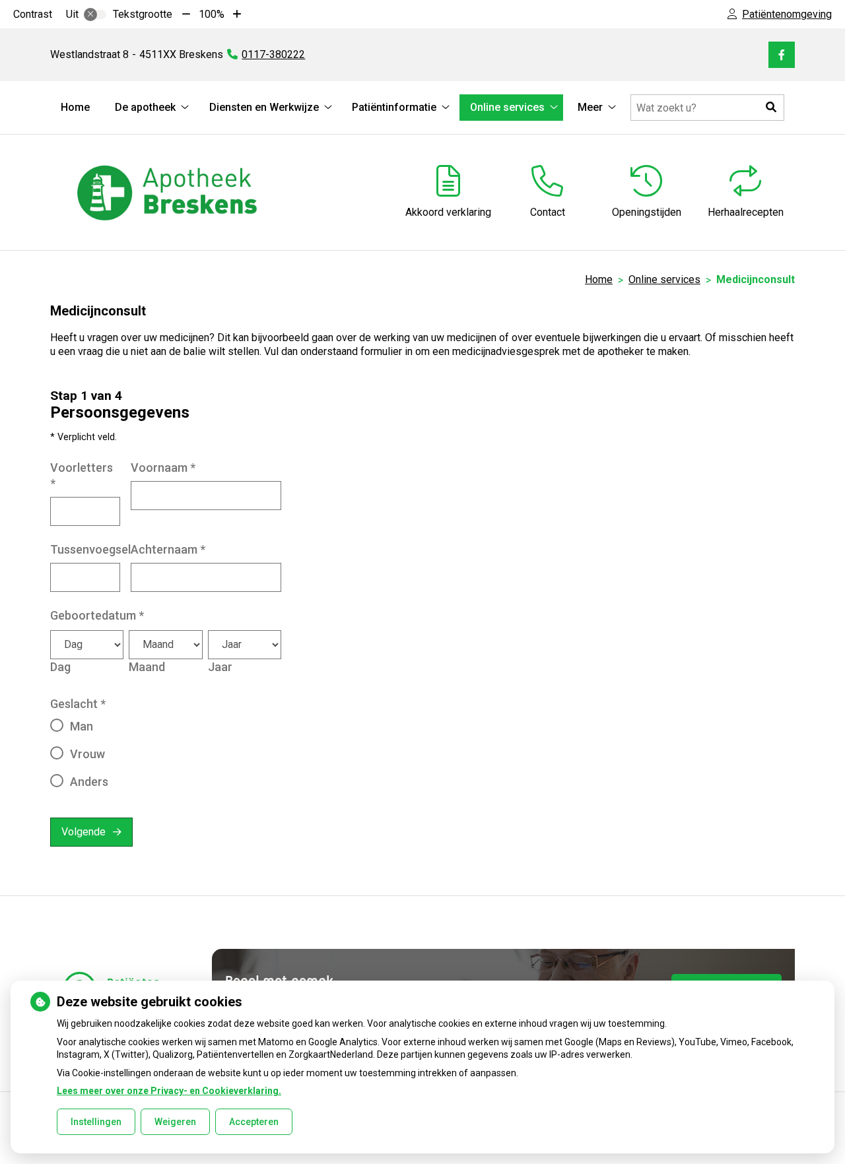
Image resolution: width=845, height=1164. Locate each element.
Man (81, 726)
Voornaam (163, 467)
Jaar (220, 667)
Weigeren (175, 1121)
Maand (147, 667)
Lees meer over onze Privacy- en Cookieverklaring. (169, 1090)
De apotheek (145, 107)
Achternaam (168, 549)
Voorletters (81, 475)
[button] (771, 107)
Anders (89, 782)
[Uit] (95, 14)
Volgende (83, 831)
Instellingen (96, 1121)
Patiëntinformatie (394, 107)
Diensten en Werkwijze (264, 107)
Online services (507, 107)
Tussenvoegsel (90, 549)
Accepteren (254, 1121)
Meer (590, 107)
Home (75, 107)
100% (211, 14)
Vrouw (87, 754)
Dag (60, 667)
